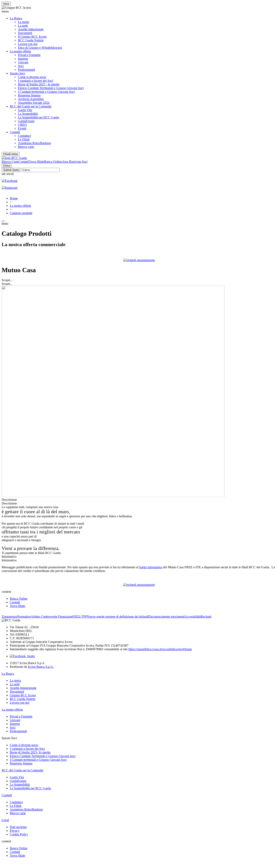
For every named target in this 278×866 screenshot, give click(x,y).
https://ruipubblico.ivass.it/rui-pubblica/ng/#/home (160, 649)
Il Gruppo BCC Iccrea (32, 36)
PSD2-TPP (79, 616)
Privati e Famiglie (29, 55)
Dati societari (18, 827)
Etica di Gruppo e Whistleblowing (40, 47)
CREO (22, 124)
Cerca (6, 165)
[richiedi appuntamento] (139, 260)
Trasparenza (9, 616)
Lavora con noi (27, 44)
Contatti (15, 132)
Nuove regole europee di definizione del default (117, 616)
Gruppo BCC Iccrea (23, 695)
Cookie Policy (19, 834)
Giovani (23, 62)
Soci (21, 66)
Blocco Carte (10, 161)
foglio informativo (150, 567)
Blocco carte (26, 146)
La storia (23, 22)
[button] (139, 11)
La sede (23, 25)
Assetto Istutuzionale (23, 688)
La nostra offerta (20, 51)
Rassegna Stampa (29, 95)
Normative (24, 616)
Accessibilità (193, 616)
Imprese (23, 58)
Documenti (25, 33)
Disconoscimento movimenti (166, 616)
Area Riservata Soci (75, 161)
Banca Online (53, 161)
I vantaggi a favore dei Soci (35, 80)
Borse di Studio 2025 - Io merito (38, 84)
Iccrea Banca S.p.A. (41, 666)
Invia (6, 3)
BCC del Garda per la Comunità (30, 106)
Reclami (206, 616)
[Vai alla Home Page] (14, 158)
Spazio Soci (17, 73)
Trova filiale (36, 161)
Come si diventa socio (32, 77)
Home (14, 198)
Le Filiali (24, 139)
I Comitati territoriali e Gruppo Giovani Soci (46, 91)
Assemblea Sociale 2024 (33, 102)
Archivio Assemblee (31, 99)
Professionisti (26, 69)
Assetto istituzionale (31, 29)
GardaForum (26, 121)
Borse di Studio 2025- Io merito (30, 752)
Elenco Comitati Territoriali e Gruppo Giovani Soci (51, 88)
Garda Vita (25, 110)
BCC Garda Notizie (31, 40)
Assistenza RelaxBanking (34, 143)
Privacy (15, 830)
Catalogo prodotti (21, 213)
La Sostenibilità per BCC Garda (38, 117)
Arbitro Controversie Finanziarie (51, 616)
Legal (5, 820)
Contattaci (24, 135)
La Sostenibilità (28, 113)
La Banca (16, 18)
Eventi (22, 128)
